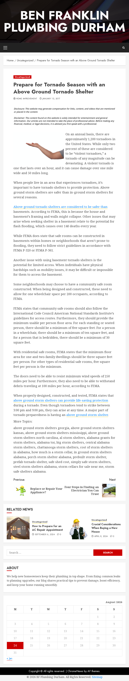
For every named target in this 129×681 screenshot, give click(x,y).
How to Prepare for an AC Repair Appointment (47, 528)
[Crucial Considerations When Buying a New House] (77, 527)
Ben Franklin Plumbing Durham (64, 21)
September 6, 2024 (45, 534)
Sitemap (97, 677)
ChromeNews (75, 671)
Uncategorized (22, 76)
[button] (5, 47)
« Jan (9, 658)
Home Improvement (26, 98)
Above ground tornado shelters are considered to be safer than (60, 207)
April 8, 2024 (101, 536)
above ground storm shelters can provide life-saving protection (60, 400)
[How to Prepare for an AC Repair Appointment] (18, 527)
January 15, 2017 (51, 98)
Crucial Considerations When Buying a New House (106, 528)
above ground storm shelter (87, 415)
